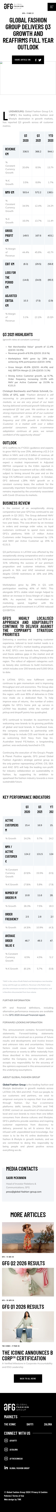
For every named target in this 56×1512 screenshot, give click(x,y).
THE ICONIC (10, 1424)
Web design (9, 1499)
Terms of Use (18, 1495)
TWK (19, 1499)
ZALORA (48, 1424)
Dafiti (30, 1424)
